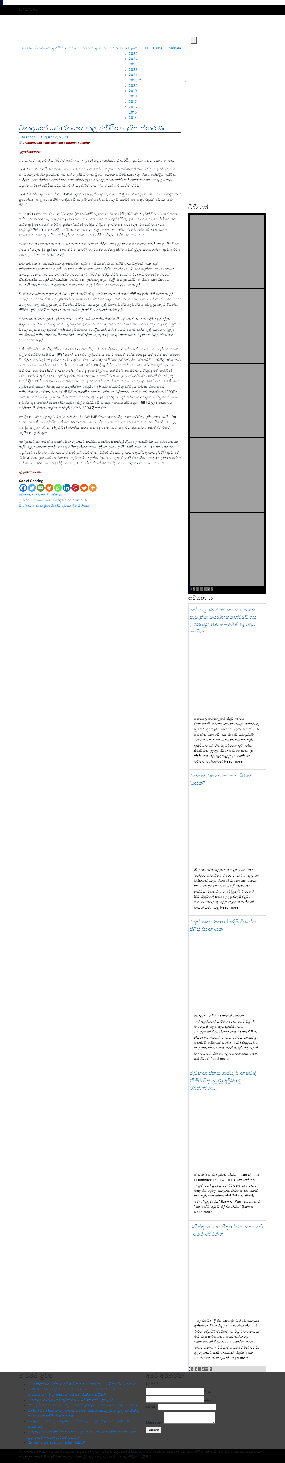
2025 (133, 53)
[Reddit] (84, 488)
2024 (133, 59)
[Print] (49, 488)
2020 (133, 85)
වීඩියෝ (87, 48)
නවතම (27, 48)
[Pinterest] (75, 488)
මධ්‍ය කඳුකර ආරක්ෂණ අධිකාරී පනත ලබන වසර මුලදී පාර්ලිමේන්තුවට (82, 1384)
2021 (133, 75)
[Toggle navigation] (23, 40)
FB (147, 48)
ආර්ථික (57, 48)
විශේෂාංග (42, 48)
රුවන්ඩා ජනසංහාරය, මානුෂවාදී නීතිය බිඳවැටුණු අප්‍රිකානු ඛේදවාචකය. (223, 1080)
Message (155, 1422)
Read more (233, 761)
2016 (133, 107)
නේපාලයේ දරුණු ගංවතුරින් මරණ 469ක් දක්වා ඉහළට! (70, 1400)
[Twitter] (32, 488)
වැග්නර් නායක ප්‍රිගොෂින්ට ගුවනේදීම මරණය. (54, 505)
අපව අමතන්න (106, 48)
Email (152, 1407)
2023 (133, 64)
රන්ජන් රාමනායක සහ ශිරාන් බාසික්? (57, 1442)
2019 (133, 91)
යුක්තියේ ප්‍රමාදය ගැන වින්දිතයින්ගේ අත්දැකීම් (54, 500)
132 (207, 589)
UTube (156, 48)
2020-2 (135, 80)
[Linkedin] (67, 488)
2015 (133, 112)
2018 (133, 96)
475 (205, 1369)
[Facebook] (23, 488)
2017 (133, 101)
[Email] (41, 488)
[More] (93, 488)
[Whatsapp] (58, 488)
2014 (133, 117)
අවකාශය (72, 48)
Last (207, 1399)
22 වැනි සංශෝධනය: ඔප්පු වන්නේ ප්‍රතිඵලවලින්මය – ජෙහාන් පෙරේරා (83, 1405)
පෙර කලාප (128, 48)
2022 (133, 69)
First (207, 1391)
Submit (153, 1430)
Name (152, 1384)
